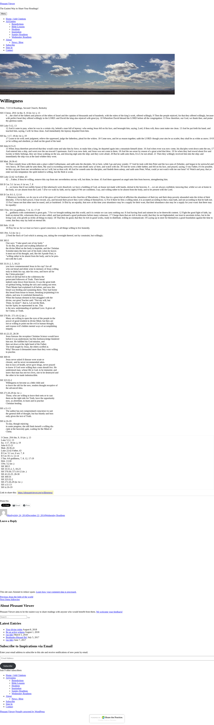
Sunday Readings (20, 34)
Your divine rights (14, 629)
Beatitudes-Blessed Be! (16, 637)
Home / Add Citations (16, 19)
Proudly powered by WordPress (30, 711)
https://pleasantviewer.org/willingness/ (35, 492)
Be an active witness (15, 632)
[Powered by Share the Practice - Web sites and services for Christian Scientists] (107, 723)
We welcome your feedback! (109, 612)
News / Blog (17, 42)
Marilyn (10, 515)
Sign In (9, 47)
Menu (3, 14)
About (9, 39)
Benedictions (18, 24)
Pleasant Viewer (7, 3)
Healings (16, 29)
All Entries (11, 21)
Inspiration (16, 32)
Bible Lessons (18, 26)
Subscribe (10, 45)
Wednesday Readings (21, 37)
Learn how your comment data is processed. (56, 592)
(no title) (10, 635)
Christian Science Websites (107, 720)
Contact (9, 50)
